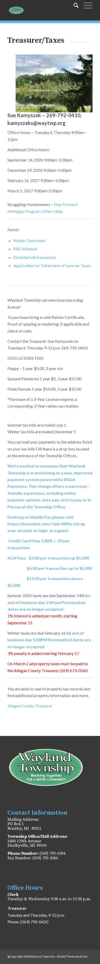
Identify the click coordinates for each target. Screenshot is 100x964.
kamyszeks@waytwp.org (36, 123)
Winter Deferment (29, 240)
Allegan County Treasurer (29, 705)
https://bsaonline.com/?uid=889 (37, 523)
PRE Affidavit (25, 248)
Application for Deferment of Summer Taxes (52, 265)
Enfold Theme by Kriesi (72, 956)
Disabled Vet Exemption (34, 257)
